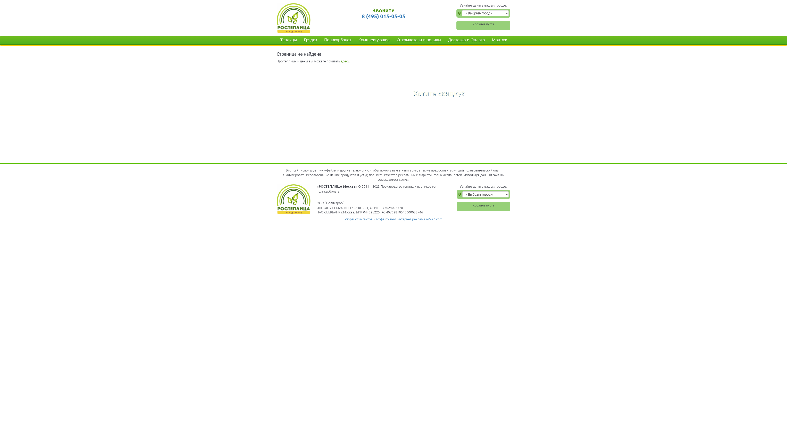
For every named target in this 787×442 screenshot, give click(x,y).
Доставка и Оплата (466, 40)
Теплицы (288, 40)
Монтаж (499, 40)
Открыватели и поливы (419, 40)
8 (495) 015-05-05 (383, 16)
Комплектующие (374, 40)
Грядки (310, 40)
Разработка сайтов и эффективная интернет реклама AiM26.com (393, 219)
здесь (345, 61)
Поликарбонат (337, 40)
